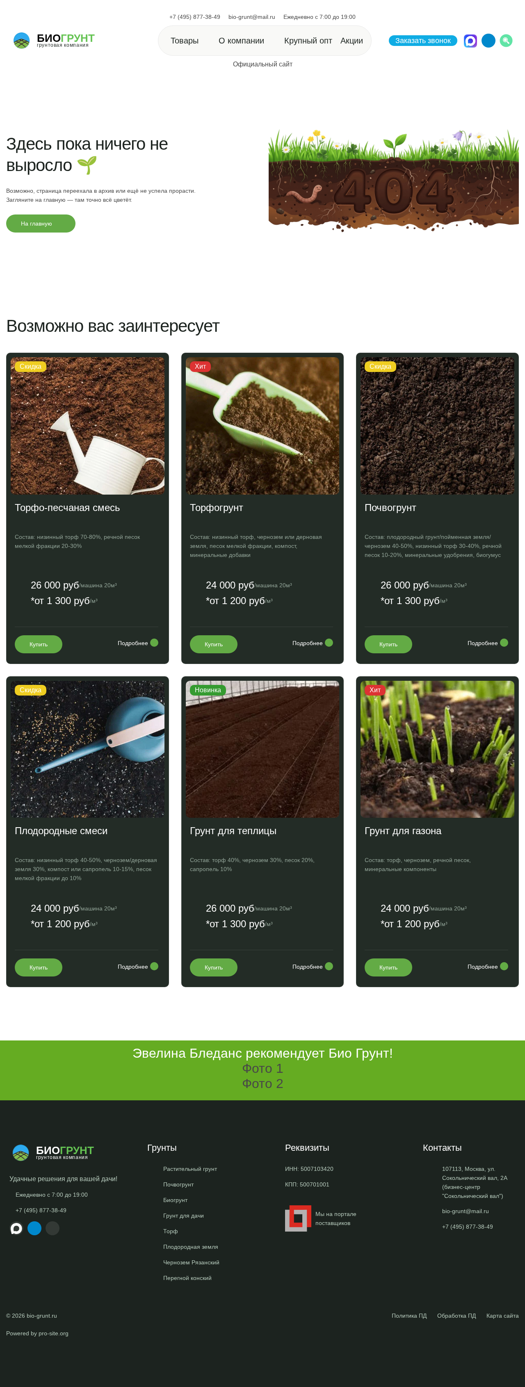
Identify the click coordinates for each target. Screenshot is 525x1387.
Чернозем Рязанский (191, 1262)
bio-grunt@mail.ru (251, 17)
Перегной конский (187, 1278)
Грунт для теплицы (233, 830)
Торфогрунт (216, 507)
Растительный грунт (190, 1169)
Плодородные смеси (61, 830)
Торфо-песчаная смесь (67, 507)
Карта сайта (502, 1315)
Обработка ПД (456, 1315)
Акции (351, 40)
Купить (39, 644)
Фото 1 (262, 1068)
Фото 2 (262, 1083)
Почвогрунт (390, 507)
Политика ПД (409, 1315)
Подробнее (133, 643)
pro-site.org (53, 1333)
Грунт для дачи (183, 1215)
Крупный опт (308, 40)
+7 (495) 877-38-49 (194, 17)
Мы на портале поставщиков (335, 1218)
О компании (241, 40)
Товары (185, 40)
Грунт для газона (403, 830)
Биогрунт (175, 1200)
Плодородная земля (190, 1246)
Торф (170, 1231)
